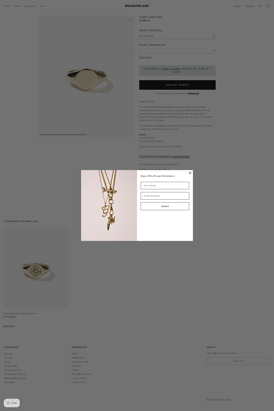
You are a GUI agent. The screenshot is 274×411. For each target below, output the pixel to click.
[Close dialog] (190, 173)
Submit (165, 206)
